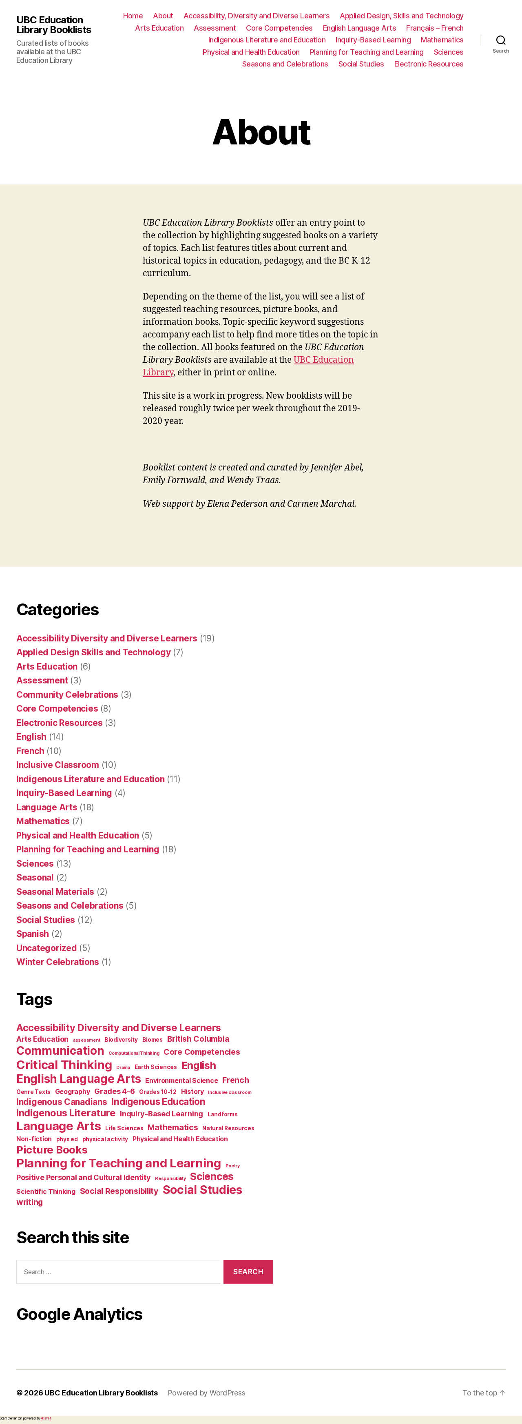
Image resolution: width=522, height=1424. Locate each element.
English (31, 737)
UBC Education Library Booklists (53, 25)
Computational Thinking (133, 1053)
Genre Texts (33, 1092)
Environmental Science (181, 1080)
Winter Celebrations (57, 962)
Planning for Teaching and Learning (367, 52)
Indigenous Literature (65, 1113)
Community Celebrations (67, 695)
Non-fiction (34, 1139)
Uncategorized (46, 948)
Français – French (435, 28)
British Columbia (198, 1039)
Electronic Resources (429, 64)
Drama (123, 1067)
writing (29, 1202)
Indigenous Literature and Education (267, 39)
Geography (72, 1091)
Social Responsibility (119, 1191)
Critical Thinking (64, 1065)
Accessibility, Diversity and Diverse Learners (257, 15)
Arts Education (159, 28)
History (192, 1091)
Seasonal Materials (55, 892)
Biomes (152, 1039)
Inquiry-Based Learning (373, 39)
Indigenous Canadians (61, 1102)
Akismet (46, 1418)
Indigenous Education (158, 1101)
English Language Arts (359, 28)
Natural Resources (228, 1128)
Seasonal (35, 877)
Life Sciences (124, 1128)
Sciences (449, 52)
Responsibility (170, 1178)
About (163, 15)
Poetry (233, 1166)
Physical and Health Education (251, 52)
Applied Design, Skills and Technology (402, 15)
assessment (86, 1040)
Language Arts (46, 807)
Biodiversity (121, 1039)
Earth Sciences (156, 1067)
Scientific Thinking (45, 1191)
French (30, 751)
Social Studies (361, 64)
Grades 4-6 (114, 1091)
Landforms (223, 1114)
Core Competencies (279, 28)
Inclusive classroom (229, 1092)
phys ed (67, 1139)
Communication (60, 1051)
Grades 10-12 (158, 1092)
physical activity (105, 1139)
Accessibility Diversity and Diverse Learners (106, 638)
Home (133, 15)
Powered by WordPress (207, 1393)
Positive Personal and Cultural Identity (83, 1177)
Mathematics (442, 39)
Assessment (215, 28)
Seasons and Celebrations (285, 64)
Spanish (32, 934)
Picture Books (52, 1149)
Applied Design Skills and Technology (93, 652)
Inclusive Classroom (57, 765)
